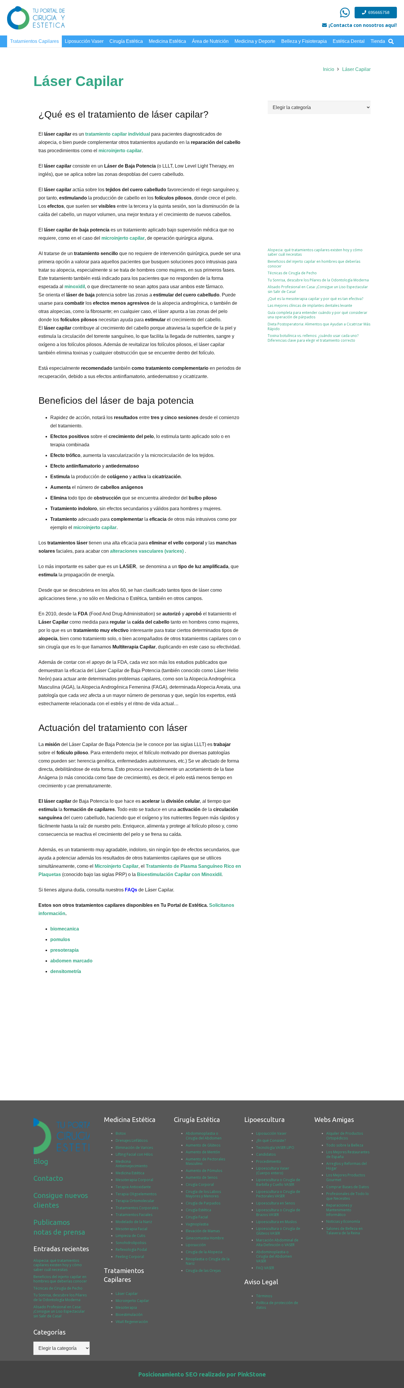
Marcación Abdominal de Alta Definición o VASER (277, 1242)
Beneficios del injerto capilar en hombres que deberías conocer (314, 264)
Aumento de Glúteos (203, 1145)
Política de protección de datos (277, 1305)
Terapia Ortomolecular (135, 1200)
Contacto (48, 1178)
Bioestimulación (129, 1314)
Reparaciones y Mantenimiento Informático (339, 1210)
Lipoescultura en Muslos (276, 1221)
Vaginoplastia (197, 1224)
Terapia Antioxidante (133, 1186)
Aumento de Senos (201, 1177)
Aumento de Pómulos (204, 1170)
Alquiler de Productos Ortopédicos (344, 1136)
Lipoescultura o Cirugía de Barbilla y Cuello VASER (278, 1182)
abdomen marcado (71, 960)
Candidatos (266, 1154)
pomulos (60, 939)
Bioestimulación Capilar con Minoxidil (179, 874)
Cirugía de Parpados (203, 1203)
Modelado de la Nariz (134, 1221)
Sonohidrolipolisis (131, 1242)
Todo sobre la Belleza (344, 1145)
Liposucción (196, 1244)
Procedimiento (268, 1161)
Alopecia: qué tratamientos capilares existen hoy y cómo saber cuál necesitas (315, 252)
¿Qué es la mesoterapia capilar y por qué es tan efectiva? (315, 298)
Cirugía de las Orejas (203, 1270)
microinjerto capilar (120, 150)
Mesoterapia (126, 1307)
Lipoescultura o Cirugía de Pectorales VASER (278, 1194)
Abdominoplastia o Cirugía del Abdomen (204, 1136)
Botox (121, 1133)
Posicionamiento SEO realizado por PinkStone (202, 1374)
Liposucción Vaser (271, 1133)
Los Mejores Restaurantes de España (347, 1154)
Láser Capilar (127, 1293)
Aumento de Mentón (203, 1151)
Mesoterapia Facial (131, 1228)
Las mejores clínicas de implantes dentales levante (310, 305)
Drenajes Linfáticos (132, 1140)
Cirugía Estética (198, 1209)
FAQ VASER (265, 1267)
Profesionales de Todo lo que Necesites (347, 1196)
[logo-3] (36, 17)
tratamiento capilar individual (117, 134)
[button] (391, 41)
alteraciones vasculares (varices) (147, 551)
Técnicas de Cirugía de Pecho (292, 272)
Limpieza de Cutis (130, 1235)
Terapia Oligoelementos (136, 1193)
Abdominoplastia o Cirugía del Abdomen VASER (274, 1256)
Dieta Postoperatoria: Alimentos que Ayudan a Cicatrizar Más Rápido (319, 326)
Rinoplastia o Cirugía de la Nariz (208, 1261)
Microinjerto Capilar (116, 866)
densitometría (65, 971)
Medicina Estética (130, 1172)
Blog (40, 1161)
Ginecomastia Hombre (205, 1238)
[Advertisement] (319, 398)
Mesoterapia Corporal (134, 1179)
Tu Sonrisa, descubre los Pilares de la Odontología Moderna (319, 280)
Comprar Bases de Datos (347, 1186)
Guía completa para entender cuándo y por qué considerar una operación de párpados (317, 315)
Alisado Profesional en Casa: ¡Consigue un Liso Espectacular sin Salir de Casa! (318, 289)
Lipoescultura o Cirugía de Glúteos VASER (278, 1231)
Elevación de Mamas (203, 1230)
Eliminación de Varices (134, 1147)
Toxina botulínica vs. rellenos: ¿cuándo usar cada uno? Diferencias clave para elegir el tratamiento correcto (313, 338)
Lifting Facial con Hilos (134, 1154)
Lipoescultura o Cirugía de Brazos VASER (278, 1212)
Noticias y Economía (343, 1221)
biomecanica (64, 928)
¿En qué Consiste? (271, 1140)
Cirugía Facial (197, 1217)
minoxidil (74, 286)
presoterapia (64, 950)
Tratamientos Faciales (134, 1214)
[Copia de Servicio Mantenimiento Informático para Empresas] (345, 12)
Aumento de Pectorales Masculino (205, 1161)
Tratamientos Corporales (137, 1207)
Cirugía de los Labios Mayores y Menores (203, 1194)
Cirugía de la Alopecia (204, 1251)
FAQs (131, 889)
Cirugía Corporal (200, 1184)
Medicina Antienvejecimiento (132, 1164)
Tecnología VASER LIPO (275, 1147)
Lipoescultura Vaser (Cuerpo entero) (272, 1170)
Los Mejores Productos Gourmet (345, 1177)
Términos (264, 1295)
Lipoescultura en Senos (275, 1203)
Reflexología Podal (131, 1249)
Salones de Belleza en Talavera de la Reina (344, 1231)
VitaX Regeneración (132, 1321)
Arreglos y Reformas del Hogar (346, 1166)
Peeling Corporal (130, 1256)
